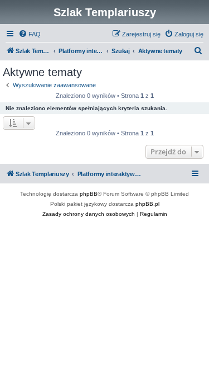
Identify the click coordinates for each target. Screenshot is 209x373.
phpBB (89, 194)
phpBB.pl (147, 204)
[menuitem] (29, 34)
